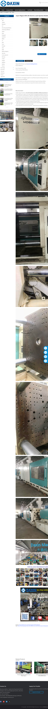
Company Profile (9, 10)
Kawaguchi (4, 35)
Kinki (3, 42)
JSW (2, 20)
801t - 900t (12, 12)
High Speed (3, 76)
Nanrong (3, 56)
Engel (3, 49)
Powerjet (3, 46)
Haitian (3, 31)
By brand (2, 18)
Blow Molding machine (38, 10)
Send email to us (43, 54)
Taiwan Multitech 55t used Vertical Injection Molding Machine (29, 624)
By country (3, 69)
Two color (2, 71)
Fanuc (3, 44)
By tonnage (6, 12)
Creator (3, 58)
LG (2, 40)
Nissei (3, 33)
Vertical (2, 74)
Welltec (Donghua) (5, 51)
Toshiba (3, 22)
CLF (2, 26)
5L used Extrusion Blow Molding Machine (8, 94)
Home (3, 10)
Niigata (3, 38)
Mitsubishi (3, 24)
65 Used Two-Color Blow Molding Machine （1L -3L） (8, 104)
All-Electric (2, 73)
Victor (3, 47)
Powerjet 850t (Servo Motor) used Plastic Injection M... (8, 85)
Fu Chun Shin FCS (5, 55)
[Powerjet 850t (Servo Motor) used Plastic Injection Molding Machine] (24, 667)
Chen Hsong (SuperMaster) (6, 27)
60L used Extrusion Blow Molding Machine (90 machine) (8, 99)
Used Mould (29, 10)
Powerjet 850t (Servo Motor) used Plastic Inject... (23, 675)
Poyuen (3, 65)
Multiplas (3, 62)
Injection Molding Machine (32, 64)
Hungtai (3, 60)
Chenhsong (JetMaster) (6, 29)
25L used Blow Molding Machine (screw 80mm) (8, 90)
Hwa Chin (3, 53)
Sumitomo (4, 36)
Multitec (3, 64)
